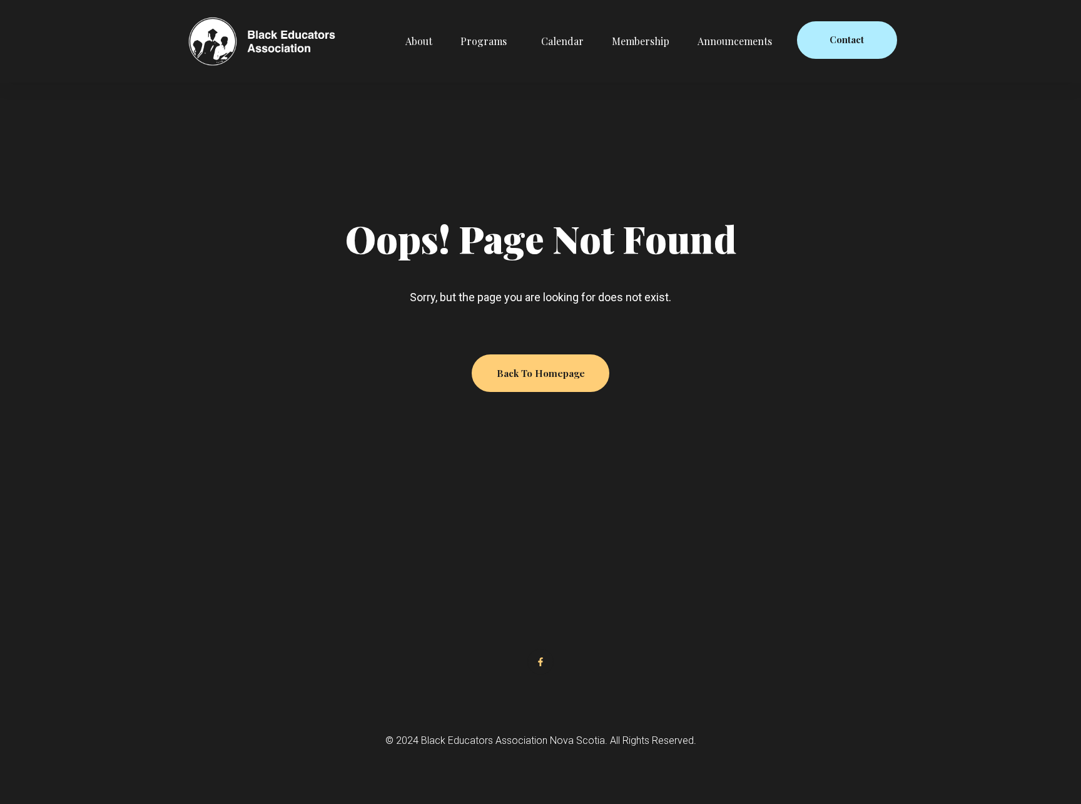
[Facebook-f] (540, 662)
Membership (640, 41)
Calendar (562, 41)
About (418, 41)
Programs (483, 41)
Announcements (735, 41)
